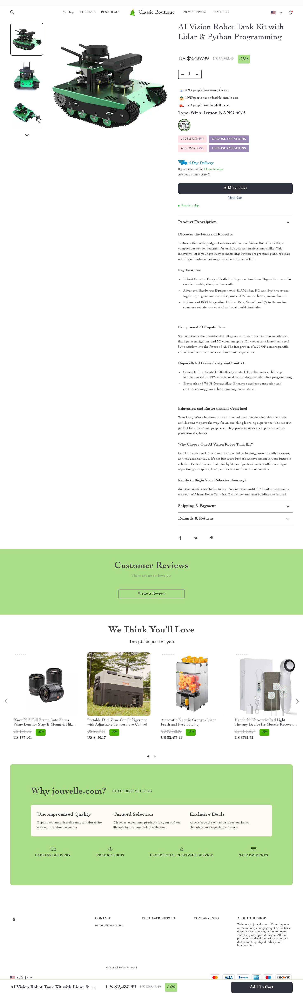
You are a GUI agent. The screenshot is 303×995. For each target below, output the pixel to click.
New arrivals (194, 12)
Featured (221, 12)
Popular (87, 12)
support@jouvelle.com (109, 925)
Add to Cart (262, 987)
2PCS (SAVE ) (192, 139)
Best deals (110, 12)
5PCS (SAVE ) (192, 148)
